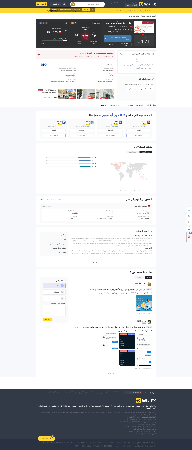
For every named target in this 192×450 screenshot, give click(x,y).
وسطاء (143, 16)
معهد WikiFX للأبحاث (64, 406)
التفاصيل (138, 130)
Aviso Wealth (127, 446)
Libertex (111, 443)
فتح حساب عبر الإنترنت (125, 44)
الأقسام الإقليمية (151, 408)
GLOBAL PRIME (148, 443)
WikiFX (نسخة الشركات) (96, 406)
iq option (138, 443)
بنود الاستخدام (130, 406)
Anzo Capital (102, 443)
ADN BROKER (60, 443)
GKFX (94, 443)
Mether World (121, 443)
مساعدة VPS (53, 406)
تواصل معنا (149, 406)
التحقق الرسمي (82, 406)
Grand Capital (138, 446)
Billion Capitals (86, 446)
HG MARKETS (107, 446)
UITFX (130, 443)
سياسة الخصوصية (119, 406)
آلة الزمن (111, 44)
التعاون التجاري (42, 406)
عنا (155, 406)
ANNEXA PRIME (48, 443)
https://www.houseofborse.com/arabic (63, 81)
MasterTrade (149, 446)
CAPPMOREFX (84, 443)
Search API (108, 406)
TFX (76, 443)
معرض (74, 406)
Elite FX (69, 443)
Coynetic (117, 446)
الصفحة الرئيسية (151, 16)
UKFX (77, 446)
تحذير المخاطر (140, 406)
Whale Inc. (97, 446)
